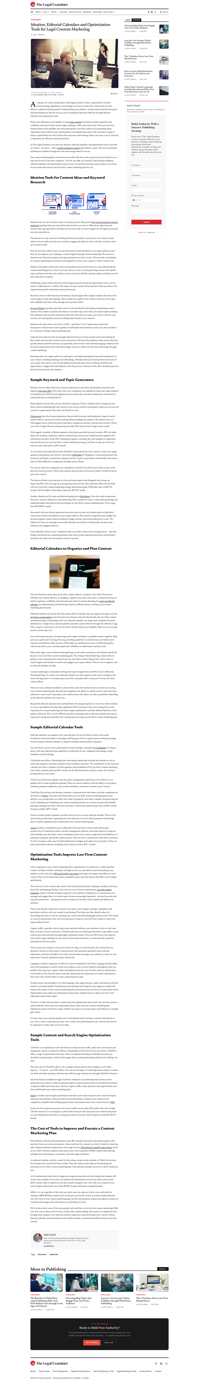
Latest (128, 20)
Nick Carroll (39, 35)
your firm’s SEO (45, 391)
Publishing (36, 20)
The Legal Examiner (43, 1378)
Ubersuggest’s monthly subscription (96, 1148)
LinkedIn (85, 1378)
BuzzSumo (85, 496)
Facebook (76, 1378)
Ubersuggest (35, 416)
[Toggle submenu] (49, 12)
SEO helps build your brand (66, 874)
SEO (113, 1102)
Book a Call (109, 1342)
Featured (136, 20)
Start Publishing (92, 1342)
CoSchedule (100, 748)
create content (75, 122)
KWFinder (77, 455)
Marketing (54, 1254)
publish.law (142, 232)
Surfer (33, 1096)
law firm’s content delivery (41, 617)
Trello (45, 796)
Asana (33, 828)
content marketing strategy (69, 148)
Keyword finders (37, 308)
